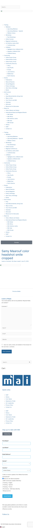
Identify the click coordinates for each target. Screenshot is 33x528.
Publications (9, 79)
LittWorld (8, 47)
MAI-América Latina (12, 118)
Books (7, 90)
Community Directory (11, 63)
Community (7, 55)
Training (6, 24)
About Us (6, 108)
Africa (8, 65)
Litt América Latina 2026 (12, 43)
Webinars (8, 27)
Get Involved (7, 92)
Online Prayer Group (11, 57)
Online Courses (10, 39)
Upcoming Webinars (12, 29)
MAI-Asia (9, 120)
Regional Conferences (11, 41)
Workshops (8, 35)
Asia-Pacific (10, 67)
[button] (16, 527)
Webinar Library (11, 33)
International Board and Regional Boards (16, 112)
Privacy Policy (9, 405)
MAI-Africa (10, 116)
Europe (9, 69)
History (7, 124)
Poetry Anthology (10, 86)
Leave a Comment (6, 261)
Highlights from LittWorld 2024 (15, 49)
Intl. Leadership (10, 403)
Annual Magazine (10, 84)
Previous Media (16, 291)
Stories (6, 77)
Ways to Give (9, 98)
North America (11, 75)
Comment (5, 306)
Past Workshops (11, 37)
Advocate (8, 104)
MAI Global (10, 114)
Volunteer (8, 102)
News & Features (10, 82)
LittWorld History (11, 53)
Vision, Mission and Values (12, 110)
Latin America (10, 71)
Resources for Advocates (12, 106)
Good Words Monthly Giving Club (14, 96)
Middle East (10, 73)
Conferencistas (11, 45)
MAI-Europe (10, 122)
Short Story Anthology (11, 88)
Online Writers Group (11, 59)
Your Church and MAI (11, 100)
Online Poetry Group (11, 61)
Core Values (9, 399)
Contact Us (9, 128)
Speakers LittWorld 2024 (13, 51)
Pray (7, 94)
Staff (7, 126)
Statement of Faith (10, 401)
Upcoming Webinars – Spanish (15, 31)
